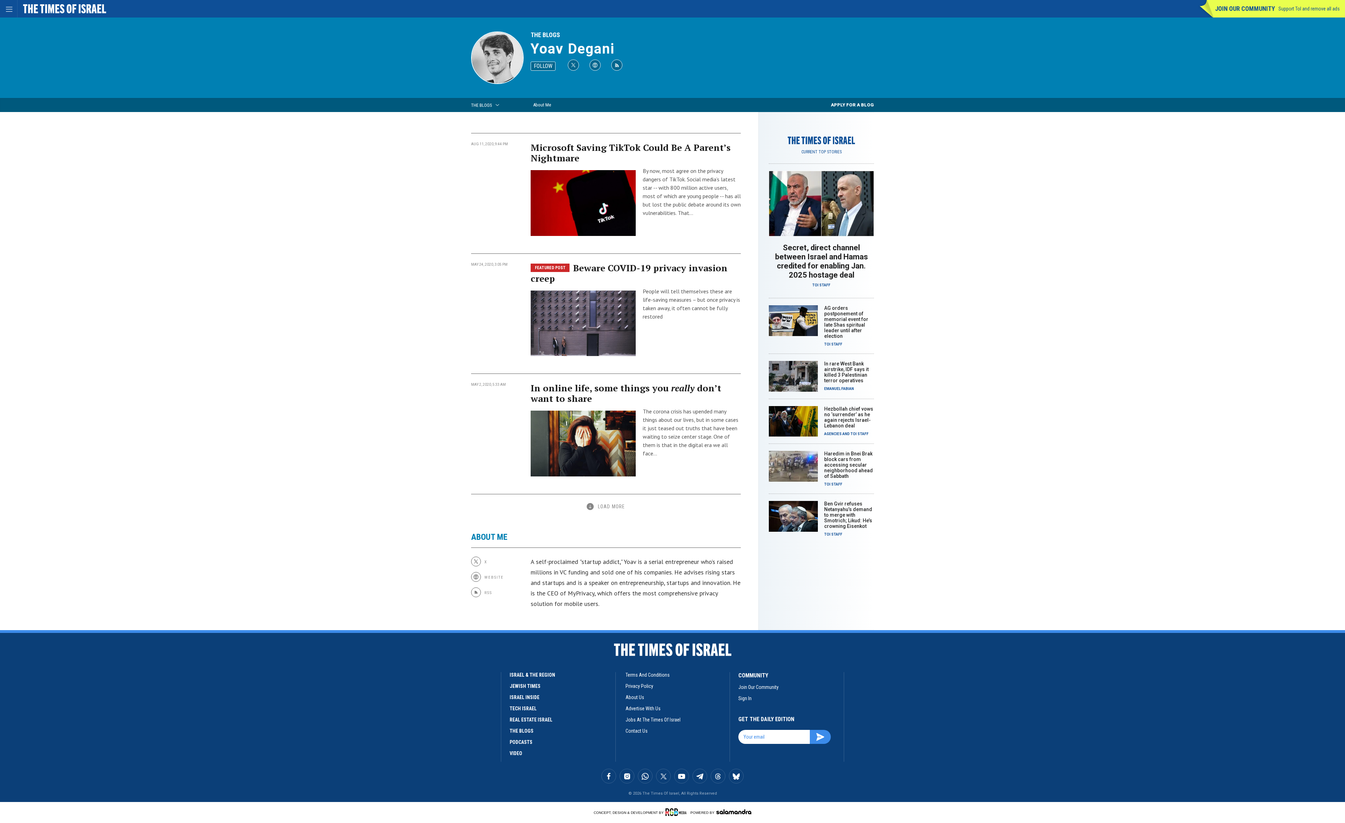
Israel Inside (524, 697)
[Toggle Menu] (9, 9)
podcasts (521, 742)
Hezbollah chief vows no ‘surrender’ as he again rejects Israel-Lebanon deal (848, 417)
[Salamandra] (733, 811)
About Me (542, 104)
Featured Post (550, 267)
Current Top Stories (821, 151)
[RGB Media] (677, 812)
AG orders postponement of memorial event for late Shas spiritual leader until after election (846, 322)
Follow (543, 66)
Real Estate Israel (531, 720)
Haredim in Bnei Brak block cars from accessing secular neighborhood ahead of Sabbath (848, 465)
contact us (637, 731)
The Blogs (545, 35)
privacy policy (639, 686)
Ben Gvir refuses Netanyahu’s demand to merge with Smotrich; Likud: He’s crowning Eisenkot (848, 515)
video (516, 753)
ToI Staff (821, 285)
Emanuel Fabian (839, 389)
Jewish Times (525, 686)
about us (635, 697)
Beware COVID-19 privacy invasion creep (629, 273)
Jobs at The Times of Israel (653, 720)
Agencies (833, 434)
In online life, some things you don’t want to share (626, 393)
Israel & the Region (532, 675)
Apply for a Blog (852, 104)
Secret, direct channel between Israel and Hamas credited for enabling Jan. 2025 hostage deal (821, 261)
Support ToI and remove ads (1309, 9)
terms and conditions (648, 675)
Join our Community (1245, 8)
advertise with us (643, 708)
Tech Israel (523, 708)
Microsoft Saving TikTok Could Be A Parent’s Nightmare (631, 152)
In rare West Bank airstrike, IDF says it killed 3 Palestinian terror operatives (846, 372)
